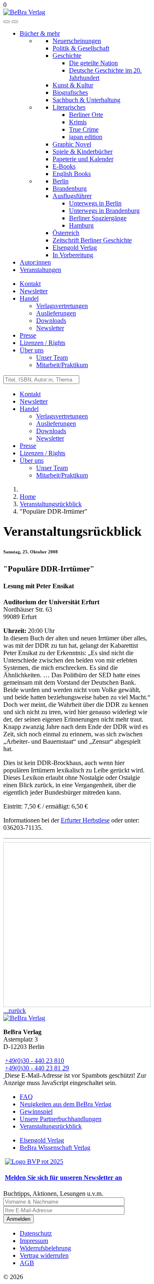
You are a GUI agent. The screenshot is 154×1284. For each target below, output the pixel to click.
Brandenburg (70, 188)
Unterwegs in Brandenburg (104, 210)
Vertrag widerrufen (44, 1255)
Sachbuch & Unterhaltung (86, 99)
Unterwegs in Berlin (95, 203)
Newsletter (34, 291)
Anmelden (18, 1219)
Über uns (32, 350)
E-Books (64, 166)
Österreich (66, 232)
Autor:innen (35, 262)
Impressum (34, 1240)
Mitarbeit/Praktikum (62, 364)
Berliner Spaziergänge (97, 218)
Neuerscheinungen (77, 40)
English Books (72, 173)
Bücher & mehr (40, 33)
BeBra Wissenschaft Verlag (55, 1147)
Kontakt (30, 283)
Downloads (51, 320)
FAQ (26, 1096)
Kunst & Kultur (73, 85)
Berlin (61, 181)
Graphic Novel (72, 144)
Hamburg (81, 225)
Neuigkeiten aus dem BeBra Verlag (65, 1104)
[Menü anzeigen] (14, 22)
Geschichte (67, 55)
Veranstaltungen (40, 269)
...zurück (14, 1010)
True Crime (84, 129)
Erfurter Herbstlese (85, 820)
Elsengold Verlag (75, 247)
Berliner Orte (86, 114)
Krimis (78, 122)
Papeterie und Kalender (83, 158)
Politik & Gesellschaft (81, 48)
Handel (29, 298)
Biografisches (70, 92)
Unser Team (52, 357)
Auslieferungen (56, 313)
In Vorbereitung (73, 254)
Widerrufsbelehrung (45, 1248)
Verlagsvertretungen (62, 305)
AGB (27, 1262)
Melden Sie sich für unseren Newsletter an (63, 1177)
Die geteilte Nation (93, 62)
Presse (28, 335)
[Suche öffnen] (6, 22)
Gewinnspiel (36, 1111)
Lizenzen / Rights (42, 342)
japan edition (85, 136)
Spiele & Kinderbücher (83, 151)
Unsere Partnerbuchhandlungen (60, 1118)
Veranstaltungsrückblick (51, 1126)
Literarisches (69, 107)
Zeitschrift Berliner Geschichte (92, 240)
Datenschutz (36, 1233)
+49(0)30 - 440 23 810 (34, 1060)
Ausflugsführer (72, 195)
